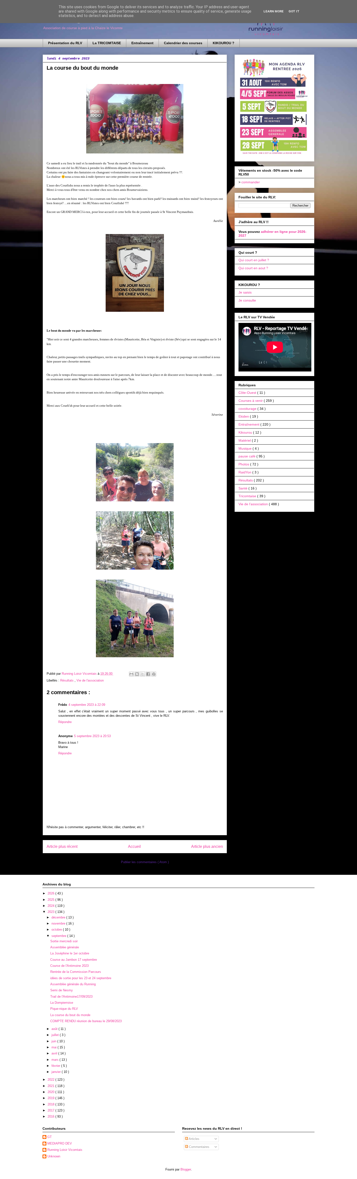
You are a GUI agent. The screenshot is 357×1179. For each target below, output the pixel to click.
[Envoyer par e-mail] (131, 674)
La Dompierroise (61, 1002)
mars (55, 1059)
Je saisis (245, 292)
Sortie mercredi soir (64, 941)
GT (49, 1137)
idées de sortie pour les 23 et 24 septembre (80, 978)
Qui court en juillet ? (253, 260)
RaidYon (245, 472)
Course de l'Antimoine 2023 (69, 966)
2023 (51, 912)
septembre (59, 936)
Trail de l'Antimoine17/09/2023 (71, 996)
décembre (58, 917)
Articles (193, 1139)
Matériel (245, 440)
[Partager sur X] (142, 674)
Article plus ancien (207, 846)
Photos (244, 464)
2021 (51, 1086)
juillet (55, 1035)
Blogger (185, 1169)
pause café (247, 456)
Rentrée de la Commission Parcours (75, 972)
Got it (294, 11)
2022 (51, 1079)
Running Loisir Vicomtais (64, 1150)
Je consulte (247, 300)
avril (54, 1053)
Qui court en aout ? (253, 268)
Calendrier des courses (183, 43)
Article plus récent (62, 846)
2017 (51, 1110)
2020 (51, 1092)
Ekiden (244, 416)
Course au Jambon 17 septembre (73, 959)
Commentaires (198, 1147)
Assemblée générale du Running (73, 984)
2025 (51, 899)
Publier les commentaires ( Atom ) (145, 862)
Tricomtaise (247, 496)
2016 (51, 1116)
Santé (243, 488)
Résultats (67, 680)
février (56, 1066)
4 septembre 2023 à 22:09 (86, 705)
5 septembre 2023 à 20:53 (92, 736)
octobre (57, 929)
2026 (51, 893)
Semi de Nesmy (61, 990)
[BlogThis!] (137, 674)
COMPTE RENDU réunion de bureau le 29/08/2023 (86, 1021)
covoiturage (247, 409)
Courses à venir (251, 401)
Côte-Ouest (247, 393)
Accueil (134, 846)
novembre (58, 923)
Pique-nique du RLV (64, 1009)
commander (250, 182)
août (55, 1029)
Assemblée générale (64, 947)
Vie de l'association (90, 680)
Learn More (274, 11)
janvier (56, 1072)
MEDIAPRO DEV (59, 1143)
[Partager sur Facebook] (148, 674)
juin (54, 1041)
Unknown (53, 1156)
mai (54, 1047)
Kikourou (245, 432)
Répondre (65, 722)
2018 (51, 1104)
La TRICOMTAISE (107, 43)
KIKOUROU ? (223, 43)
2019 (51, 1098)
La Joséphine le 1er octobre (69, 953)
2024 (51, 906)
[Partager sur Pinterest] (153, 674)
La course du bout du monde (70, 1015)
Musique (245, 448)
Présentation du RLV (65, 43)
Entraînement (142, 43)
